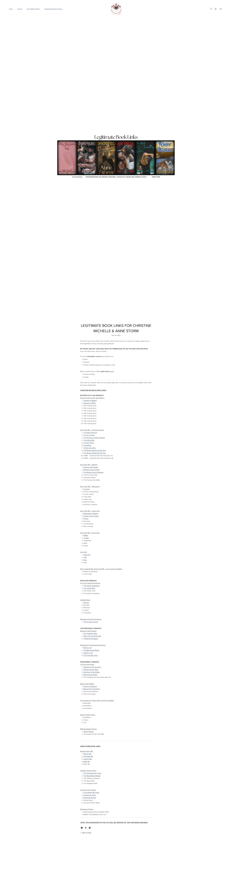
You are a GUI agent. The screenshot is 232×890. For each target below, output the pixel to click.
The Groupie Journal (90, 622)
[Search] (211, 9)
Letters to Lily (88, 653)
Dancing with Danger (90, 467)
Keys (85, 560)
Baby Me (86, 762)
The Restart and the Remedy (93, 472)
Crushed (86, 489)
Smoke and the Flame (91, 516)
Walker (85, 535)
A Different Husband (90, 639)
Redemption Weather (90, 514)
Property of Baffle (89, 403)
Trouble (86, 538)
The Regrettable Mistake (92, 776)
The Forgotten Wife (90, 634)
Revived (86, 603)
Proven (85, 519)
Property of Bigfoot (90, 400)
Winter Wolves (88, 732)
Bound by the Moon (90, 675)
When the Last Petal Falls (92, 636)
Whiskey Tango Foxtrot (91, 470)
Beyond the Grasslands (91, 689)
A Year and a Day (89, 448)
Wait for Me (87, 754)
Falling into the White (90, 670)
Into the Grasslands (90, 686)
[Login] (216, 9)
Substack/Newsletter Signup (53, 9)
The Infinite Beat (89, 588)
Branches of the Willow (91, 672)
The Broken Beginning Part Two (94, 453)
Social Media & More (33, 9)
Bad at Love (87, 648)
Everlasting (87, 445)
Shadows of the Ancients (92, 667)
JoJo (85, 557)
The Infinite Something (91, 586)
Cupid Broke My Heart (91, 793)
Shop (11, 9)
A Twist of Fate (88, 443)
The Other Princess (90, 433)
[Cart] (221, 9)
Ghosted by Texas (89, 795)
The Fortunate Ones (90, 655)
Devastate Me (88, 756)
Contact (19, 9)
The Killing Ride (89, 440)
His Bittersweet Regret (91, 650)
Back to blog (86, 833)
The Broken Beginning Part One (94, 450)
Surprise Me (87, 759)
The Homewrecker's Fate (92, 773)
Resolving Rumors (89, 798)
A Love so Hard (88, 435)
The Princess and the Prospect (94, 438)
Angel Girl (87, 555)
